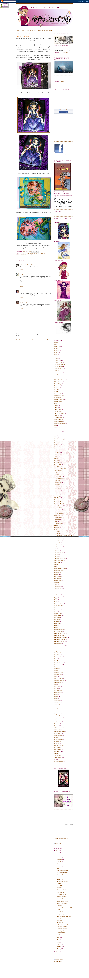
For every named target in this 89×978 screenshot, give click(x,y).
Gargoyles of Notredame (59, 492)
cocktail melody (58, 722)
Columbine (56, 429)
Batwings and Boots (59, 374)
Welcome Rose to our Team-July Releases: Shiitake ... (64, 925)
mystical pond (57, 741)
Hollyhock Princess (58, 513)
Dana (55, 441)
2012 (57, 853)
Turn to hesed (57, 686)
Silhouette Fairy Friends (59, 633)
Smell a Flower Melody (59, 645)
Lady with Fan (57, 543)
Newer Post (18, 339)
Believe (56, 376)
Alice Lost (56, 350)
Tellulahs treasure (58, 661)
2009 (57, 954)
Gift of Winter (57, 498)
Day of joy (56, 447)
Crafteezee (22, 291)
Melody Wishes (57, 572)
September (59, 863)
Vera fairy (56, 696)
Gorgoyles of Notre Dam (59, 504)
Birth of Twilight (58, 384)
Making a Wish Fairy (62, 896)
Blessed (56, 389)
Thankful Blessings (58, 662)
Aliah (55, 348)
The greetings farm (58, 672)
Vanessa (56, 694)
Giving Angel (57, 500)
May (55, 566)
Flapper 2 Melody (58, 476)
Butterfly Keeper (58, 401)
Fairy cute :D (60, 899)
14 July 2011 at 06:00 (28, 264)
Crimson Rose (57, 433)
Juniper (56, 521)
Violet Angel (57, 700)
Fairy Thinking (57, 462)
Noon (55, 590)
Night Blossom (57, 586)
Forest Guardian (58, 482)
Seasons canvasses (61, 892)
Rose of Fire (57, 619)
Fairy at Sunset (57, 464)
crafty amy (22, 274)
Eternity (56, 458)
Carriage (56, 407)
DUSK (55, 435)
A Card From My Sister (62, 872)
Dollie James (57, 452)
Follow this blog (63, 112)
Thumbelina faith (58, 682)
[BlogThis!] (33, 252)
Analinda (56, 352)
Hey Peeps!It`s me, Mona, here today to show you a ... (64, 917)
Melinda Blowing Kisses (60, 568)
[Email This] (32, 252)
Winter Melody (57, 706)
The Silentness (57, 666)
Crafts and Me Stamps (45, 7)
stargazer (56, 753)
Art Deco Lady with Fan (59, 364)
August (59, 866)
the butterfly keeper (58, 761)
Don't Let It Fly (57, 454)
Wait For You (57, 702)
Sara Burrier (57, 621)
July (58, 868)
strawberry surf (57, 755)
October (59, 861)
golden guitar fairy (58, 727)
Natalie (55, 584)
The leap (56, 676)
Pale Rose (56, 592)
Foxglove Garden (58, 486)
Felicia (55, 472)
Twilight (56, 688)
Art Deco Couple (58, 362)
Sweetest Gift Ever (58, 657)
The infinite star (57, 674)
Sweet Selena (57, 655)
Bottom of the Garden (59, 395)
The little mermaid (58, 678)
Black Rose (56, 387)
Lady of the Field (58, 539)
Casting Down (57, 411)
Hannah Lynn (60, 879)
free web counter (58, 961)
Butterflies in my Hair (59, 399)
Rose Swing (57, 617)
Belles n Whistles (58, 382)
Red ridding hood (58, 607)
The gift (56, 670)
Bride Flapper (57, 397)
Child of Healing (58, 417)
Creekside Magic (58, 431)
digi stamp (56, 725)
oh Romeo (56, 743)
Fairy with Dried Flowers (60, 468)
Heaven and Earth (58, 507)
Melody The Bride (58, 570)
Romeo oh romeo (58, 615)
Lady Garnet (57, 531)
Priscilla (56, 602)
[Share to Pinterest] (38, 252)
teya (55, 759)
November (59, 859)
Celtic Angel (57, 415)
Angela (22, 253)
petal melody (57, 747)
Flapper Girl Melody (59, 478)
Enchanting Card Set (62, 894)
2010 (57, 951)
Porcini (55, 600)
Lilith (55, 548)
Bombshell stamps (58, 391)
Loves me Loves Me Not (60, 558)
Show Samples (60, 874)
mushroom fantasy (58, 739)
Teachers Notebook (61, 890)
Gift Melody (57, 496)
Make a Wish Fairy (58, 560)
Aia (55, 344)
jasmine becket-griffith (32, 253)
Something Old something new (64, 911)
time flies (56, 763)
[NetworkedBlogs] (63, 109)
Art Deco (56, 358)
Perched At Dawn (58, 596)
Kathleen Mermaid (58, 525)
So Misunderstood (58, 649)
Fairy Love (56, 460)
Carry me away (57, 409)
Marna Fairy (57, 564)
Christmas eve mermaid (59, 423)
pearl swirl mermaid (58, 745)
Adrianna (56, 342)
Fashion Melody (58, 470)
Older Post (49, 339)
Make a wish (57, 562)
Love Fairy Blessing (59, 552)
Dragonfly (56, 456)
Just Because (60, 935)
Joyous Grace (57, 519)
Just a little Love (58, 523)
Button (55, 403)
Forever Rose (57, 484)
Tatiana (56, 659)
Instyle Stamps (57, 515)
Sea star (56, 625)
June (58, 937)
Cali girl (56, 405)
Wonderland (57, 710)
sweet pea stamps (58, 757)
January (59, 949)
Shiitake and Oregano (59, 629)
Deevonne (56, 450)
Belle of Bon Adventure (59, 380)
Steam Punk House (58, 653)
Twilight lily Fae (58, 690)
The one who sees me (59, 680)
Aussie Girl (56, 370)
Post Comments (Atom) (27, 343)
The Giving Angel (58, 664)
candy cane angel (58, 718)
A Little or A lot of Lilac (62, 901)
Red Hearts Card (58, 605)
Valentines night (58, 692)
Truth (55, 684)
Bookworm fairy (58, 393)
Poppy (55, 598)
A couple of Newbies (62, 928)
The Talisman (57, 668)
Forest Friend (57, 480)
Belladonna (57, 378)
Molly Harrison (57, 578)
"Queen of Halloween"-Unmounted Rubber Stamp (27, 42)
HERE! (62, 81)
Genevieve (56, 494)
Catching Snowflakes (59, 413)
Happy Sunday (60, 914)
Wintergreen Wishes (59, 708)
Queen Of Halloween (62, 903)
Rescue (55, 611)
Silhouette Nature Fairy (59, 641)
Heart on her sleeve (58, 505)
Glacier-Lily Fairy (58, 502)
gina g (21, 302)
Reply (21, 269)
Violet (55, 698)
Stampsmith (57, 651)
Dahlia (55, 437)
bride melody (57, 716)
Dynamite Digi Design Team (45, 30)
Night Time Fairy (58, 588)
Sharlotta (56, 627)
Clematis (56, 427)
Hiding (55, 511)
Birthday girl (57, 386)
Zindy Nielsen (57, 714)
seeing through (57, 751)
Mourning (56, 582)
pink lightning (57, 749)
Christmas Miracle (58, 421)
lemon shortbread (58, 735)
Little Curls (56, 550)
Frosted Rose (57, 490)
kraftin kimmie (57, 733)
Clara (55, 425)
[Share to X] (35, 252)
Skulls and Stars (58, 643)
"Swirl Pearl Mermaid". (22, 214)
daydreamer (57, 723)
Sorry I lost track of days (62, 870)
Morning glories (58, 580)
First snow (56, 474)
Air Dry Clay (57, 346)
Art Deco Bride (57, 360)
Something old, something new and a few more (64, 931)
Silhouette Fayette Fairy (59, 639)
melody (56, 737)
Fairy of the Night (58, 466)
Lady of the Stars (58, 541)
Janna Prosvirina (58, 517)
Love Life (56, 554)
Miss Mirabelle (57, 576)
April (58, 942)
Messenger (56, 574)
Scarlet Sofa (57, 623)
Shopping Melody (58, 631)
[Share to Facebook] (37, 252)
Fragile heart (57, 488)
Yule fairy (56, 712)
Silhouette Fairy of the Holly (61, 637)
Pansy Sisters (57, 594)
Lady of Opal (57, 533)
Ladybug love (57, 545)
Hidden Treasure (58, 509)
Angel (55, 354)
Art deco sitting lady (59, 368)
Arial (55, 356)
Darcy (55, 443)
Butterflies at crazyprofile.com (61, 838)
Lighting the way (58, 547)
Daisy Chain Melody (59, 439)
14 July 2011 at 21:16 (31, 274)
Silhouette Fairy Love (59, 635)
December (59, 857)
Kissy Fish (56, 527)
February (59, 946)
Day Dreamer (57, 445)
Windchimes (60, 922)
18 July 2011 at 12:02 (29, 302)
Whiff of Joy (57, 704)
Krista (55, 529)
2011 (57, 855)
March (59, 944)
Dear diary (56, 449)
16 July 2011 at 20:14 (31, 291)
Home (18, 30)
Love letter (56, 556)
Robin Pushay (57, 613)
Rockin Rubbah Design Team (29, 30)
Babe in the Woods (58, 372)
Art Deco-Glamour (58, 366)
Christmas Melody (58, 419)
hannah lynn (57, 729)
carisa (55, 720)
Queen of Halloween (27, 254)
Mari (21, 264)
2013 (57, 850)
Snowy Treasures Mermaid (60, 647)
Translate (65, 52)
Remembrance (57, 609)
